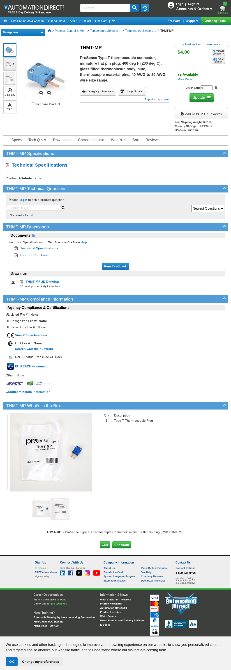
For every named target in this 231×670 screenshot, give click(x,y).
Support (192, 21)
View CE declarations (31, 335)
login (23, 199)
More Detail (185, 79)
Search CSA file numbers (34, 349)
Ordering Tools (215, 21)
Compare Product (47, 104)
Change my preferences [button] (40, 661)
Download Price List (153, 580)
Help (83, 242)
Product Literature (111, 612)
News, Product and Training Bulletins (122, 620)
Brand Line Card (113, 572)
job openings (59, 603)
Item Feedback (115, 266)
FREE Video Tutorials (46, 625)
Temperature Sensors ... (106, 30)
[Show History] (145, 8)
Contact (86, 21)
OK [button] (11, 661)
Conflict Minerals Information (28, 392)
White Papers (108, 616)
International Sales (115, 580)
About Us (109, 568)
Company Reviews (152, 576)
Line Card (101, 21)
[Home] (5, 21)
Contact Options (185, 568)
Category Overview (99, 91)
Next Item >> (214, 44)
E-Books (105, 624)
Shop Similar (134, 91)
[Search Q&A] (63, 207)
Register (193, 4)
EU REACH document (31, 366)
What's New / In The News (115, 599)
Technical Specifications (38, 165)
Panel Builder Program (154, 568)
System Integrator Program (120, 576)
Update (198, 98)
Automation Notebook (113, 608)
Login (180, 4)
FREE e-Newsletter (111, 603)
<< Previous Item (191, 44)
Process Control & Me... (70, 30)
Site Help (146, 572)
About (73, 21)
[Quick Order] (113, 21)
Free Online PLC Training (48, 621)
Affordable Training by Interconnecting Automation (64, 617)
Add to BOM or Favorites (203, 114)
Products (174, 21)
